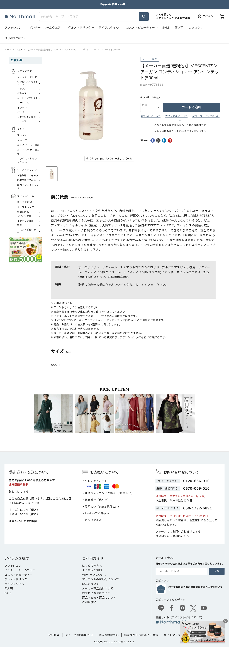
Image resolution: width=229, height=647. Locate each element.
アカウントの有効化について (100, 579)
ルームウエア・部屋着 (28, 152)
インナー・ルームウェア (20, 570)
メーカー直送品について (97, 588)
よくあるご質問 (92, 570)
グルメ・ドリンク (80, 28)
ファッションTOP (27, 77)
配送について (90, 584)
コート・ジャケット (27, 98)
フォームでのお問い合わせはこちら (178, 531)
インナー (22, 107)
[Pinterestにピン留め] (170, 140)
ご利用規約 (89, 602)
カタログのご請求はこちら (172, 536)
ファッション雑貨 (26, 117)
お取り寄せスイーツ (27, 175)
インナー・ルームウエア (45, 28)
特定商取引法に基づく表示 (141, 635)
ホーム (7, 49)
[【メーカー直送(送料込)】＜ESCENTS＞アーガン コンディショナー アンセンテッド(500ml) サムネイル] (51, 174)
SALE (165, 28)
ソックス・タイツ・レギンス (28, 160)
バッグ (20, 112)
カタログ (195, 28)
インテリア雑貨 (25, 221)
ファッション (13, 28)
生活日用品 (23, 212)
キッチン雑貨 (24, 202)
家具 (19, 225)
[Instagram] (182, 608)
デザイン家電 (24, 216)
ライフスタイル (109, 28)
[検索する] (144, 16)
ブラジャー (23, 135)
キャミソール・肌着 (28, 145)
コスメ (19, 49)
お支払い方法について (96, 593)
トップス (21, 89)
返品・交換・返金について (99, 597)
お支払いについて (150, 116)
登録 (216, 571)
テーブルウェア (25, 207)
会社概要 (54, 635)
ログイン (208, 16)
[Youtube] (204, 608)
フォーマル (23, 102)
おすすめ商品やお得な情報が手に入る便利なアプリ (195, 588)
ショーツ (22, 140)
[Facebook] (171, 608)
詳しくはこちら (19, 491)
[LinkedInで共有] (164, 140)
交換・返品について (176, 116)
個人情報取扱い (109, 635)
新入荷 (179, 28)
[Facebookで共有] (152, 140)
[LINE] (161, 608)
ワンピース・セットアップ (27, 83)
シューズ (21, 121)
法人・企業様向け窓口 (79, 635)
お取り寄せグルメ (26, 180)
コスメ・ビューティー (140, 28)
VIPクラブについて (94, 575)
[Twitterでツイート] (158, 140)
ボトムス (21, 93)
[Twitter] (193, 608)
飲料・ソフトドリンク (28, 186)
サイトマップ (172, 635)
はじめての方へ (14, 38)
